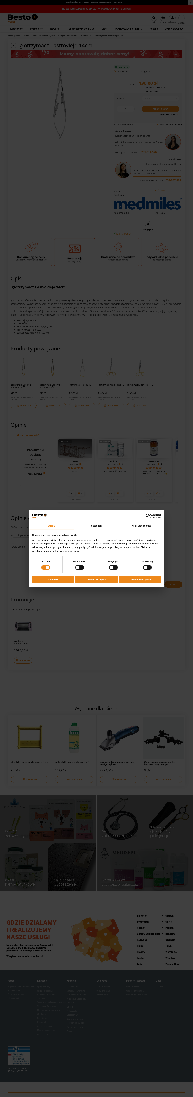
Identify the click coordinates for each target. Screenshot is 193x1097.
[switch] (79, 567)
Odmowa (53, 579)
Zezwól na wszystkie (140, 579)
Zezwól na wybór (97, 579)
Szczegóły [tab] (96, 525)
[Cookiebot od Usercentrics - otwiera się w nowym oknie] (148, 516)
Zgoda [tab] (51, 525)
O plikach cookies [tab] (141, 525)
